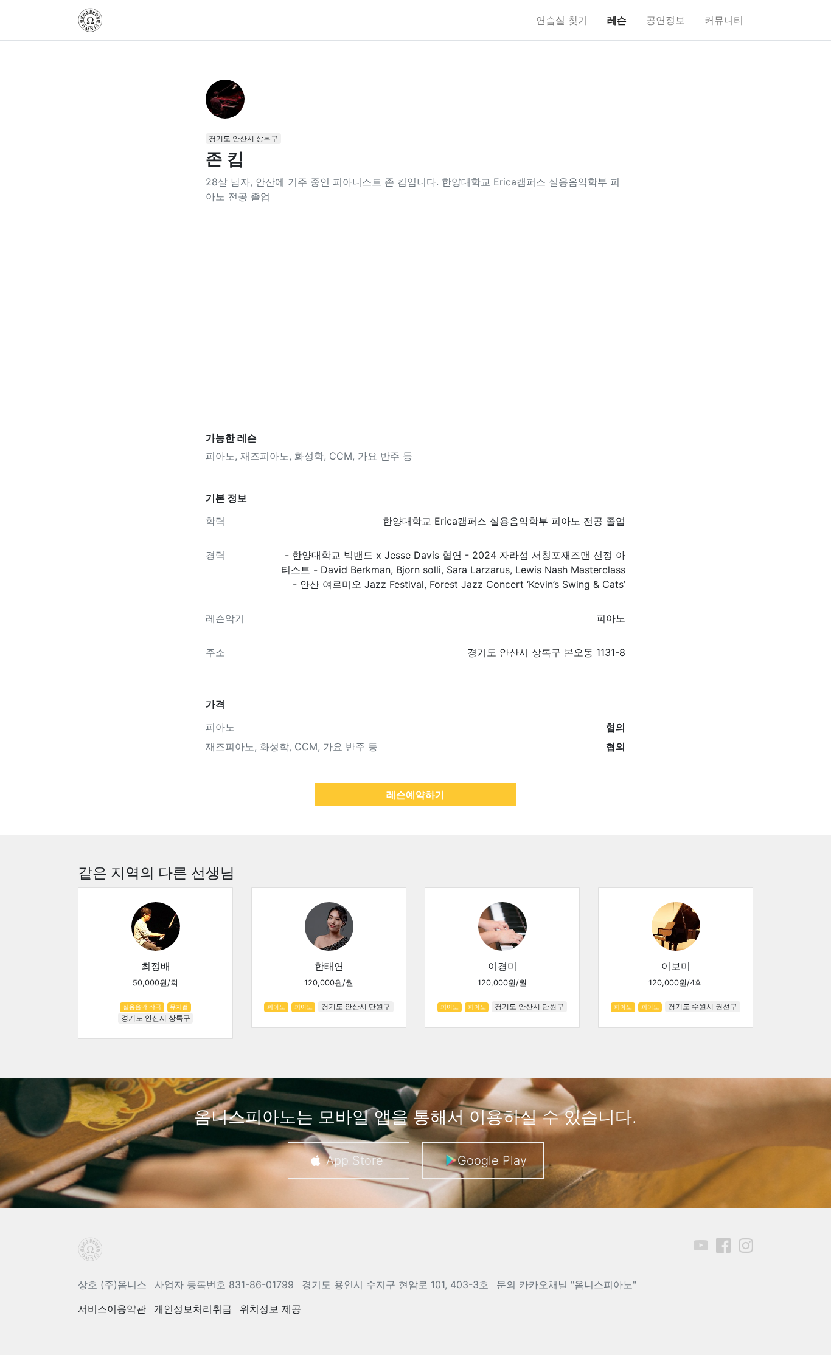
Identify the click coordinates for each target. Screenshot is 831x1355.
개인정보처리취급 (193, 1309)
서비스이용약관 (112, 1309)
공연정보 (665, 20)
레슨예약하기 (415, 794)
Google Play (492, 1160)
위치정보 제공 (270, 1309)
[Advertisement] (415, 318)
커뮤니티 (723, 20)
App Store (354, 1160)
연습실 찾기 (562, 20)
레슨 (617, 20)
